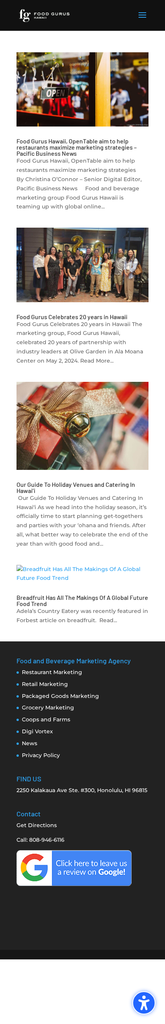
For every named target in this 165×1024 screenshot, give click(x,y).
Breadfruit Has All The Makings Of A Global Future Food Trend (82, 600)
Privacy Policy (41, 755)
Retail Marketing (45, 684)
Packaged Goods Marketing (60, 696)
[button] (142, 20)
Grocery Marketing (48, 707)
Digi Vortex (37, 731)
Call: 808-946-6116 (40, 839)
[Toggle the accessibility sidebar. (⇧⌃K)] (143, 1002)
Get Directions (36, 825)
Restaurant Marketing (52, 672)
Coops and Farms (46, 719)
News (29, 743)
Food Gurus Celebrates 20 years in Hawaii (71, 316)
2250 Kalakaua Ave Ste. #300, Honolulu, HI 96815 (81, 790)
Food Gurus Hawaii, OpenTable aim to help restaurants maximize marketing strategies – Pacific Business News (76, 147)
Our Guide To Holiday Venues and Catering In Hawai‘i (75, 487)
